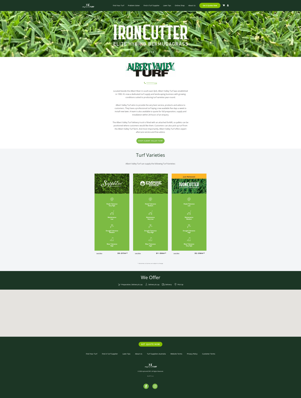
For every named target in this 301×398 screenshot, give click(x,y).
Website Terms (176, 354)
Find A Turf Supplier (151, 5)
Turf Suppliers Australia (156, 354)
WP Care (151, 376)
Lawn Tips (167, 5)
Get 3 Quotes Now (210, 5)
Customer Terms (208, 354)
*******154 (151, 83)
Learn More (99, 253)
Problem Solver (134, 5)
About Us (192, 5)
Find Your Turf (118, 5)
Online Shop (180, 5)
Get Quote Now (150, 344)
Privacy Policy (192, 354)
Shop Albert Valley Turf (150, 141)
